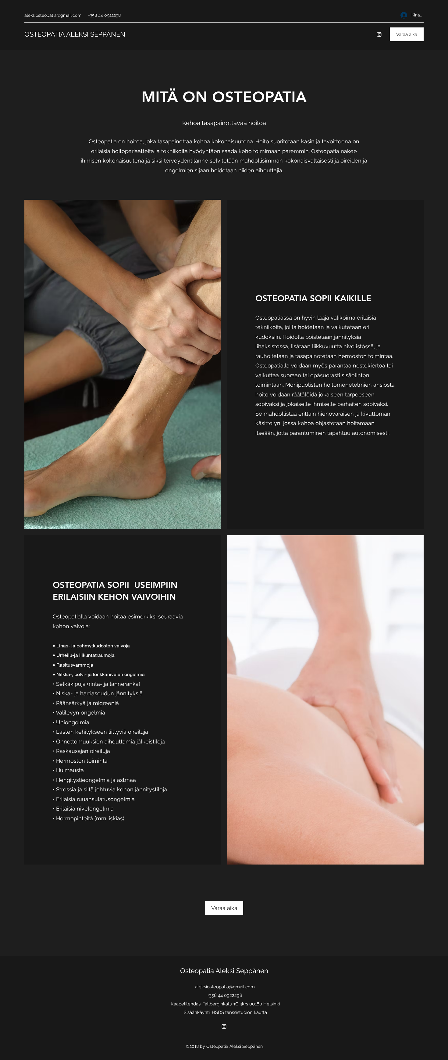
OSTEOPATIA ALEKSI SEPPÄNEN (75, 34)
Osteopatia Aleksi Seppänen (225, 971)
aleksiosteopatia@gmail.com (52, 15)
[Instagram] (379, 34)
